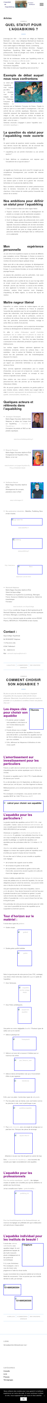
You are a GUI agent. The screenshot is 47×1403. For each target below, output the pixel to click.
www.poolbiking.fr (23, 551)
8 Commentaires (22, 1316)
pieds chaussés (14, 1127)
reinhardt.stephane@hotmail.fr (16, 653)
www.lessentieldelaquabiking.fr (23, 439)
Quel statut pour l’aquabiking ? (23, 26)
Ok (23, 1399)
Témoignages (8, 1380)
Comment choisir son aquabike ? (23, 681)
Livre (5, 1374)
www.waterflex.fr (23, 528)
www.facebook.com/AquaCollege (23, 606)
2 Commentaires (22, 665)
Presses (6, 1377)
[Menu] (40, 4)
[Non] (44, 1396)
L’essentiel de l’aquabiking (17, 1159)
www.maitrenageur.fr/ (16, 500)
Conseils (23, 21)
